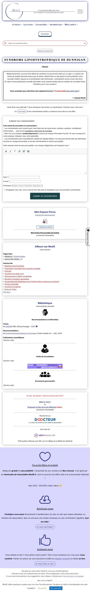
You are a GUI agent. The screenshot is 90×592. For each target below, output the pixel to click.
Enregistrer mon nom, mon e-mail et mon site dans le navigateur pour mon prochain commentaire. (43, 190)
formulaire (22, 111)
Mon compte (70, 24)
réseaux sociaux (62, 558)
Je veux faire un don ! (45, 564)
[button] (45, 34)
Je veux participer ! (45, 527)
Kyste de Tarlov (11, 289)
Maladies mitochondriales (14, 266)
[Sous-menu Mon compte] (77, 24)
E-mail (6, 181)
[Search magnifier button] (5, 43)
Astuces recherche (45, 51)
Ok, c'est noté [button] (56, 588)
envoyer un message (75, 576)
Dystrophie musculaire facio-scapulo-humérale (22, 268)
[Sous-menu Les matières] (48, 24)
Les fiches (28, 24)
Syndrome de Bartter (13, 287)
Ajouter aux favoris (45, 227)
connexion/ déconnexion (45, 215)
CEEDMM (8, 326)
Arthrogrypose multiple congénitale (18, 276)
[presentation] (6, 151)
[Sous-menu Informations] (63, 24)
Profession (7, 186)
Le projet (16, 24)
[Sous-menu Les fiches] (34, 24)
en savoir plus (73, 91)
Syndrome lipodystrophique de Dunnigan (21, 333)
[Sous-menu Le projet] (21, 24)
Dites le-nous (44, 402)
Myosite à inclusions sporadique (17, 279)
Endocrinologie (19, 256)
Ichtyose (8, 271)
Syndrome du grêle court (14, 274)
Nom (5, 177)
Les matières (41, 24)
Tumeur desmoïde (11, 284)
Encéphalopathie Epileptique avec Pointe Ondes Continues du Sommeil (32, 281)
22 (21, 259)
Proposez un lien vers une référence (42, 407)
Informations (56, 24)
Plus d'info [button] (42, 588)
